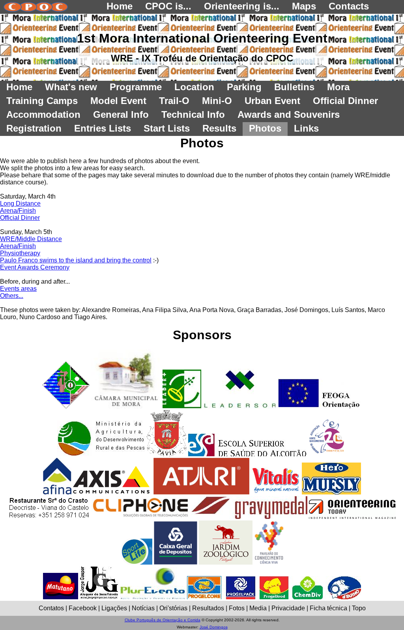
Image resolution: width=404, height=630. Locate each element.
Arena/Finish (18, 210)
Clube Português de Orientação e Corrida (162, 620)
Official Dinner (20, 217)
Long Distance (20, 203)
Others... (11, 295)
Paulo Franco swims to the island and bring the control (76, 260)
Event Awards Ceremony (34, 267)
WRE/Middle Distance (31, 239)
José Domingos (214, 627)
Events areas (18, 288)
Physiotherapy (20, 253)
